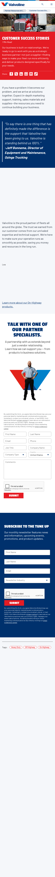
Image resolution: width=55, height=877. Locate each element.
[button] (15, 454)
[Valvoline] (12, 4)
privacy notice (22, 420)
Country (33, 452)
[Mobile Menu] (51, 4)
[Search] (42, 4)
